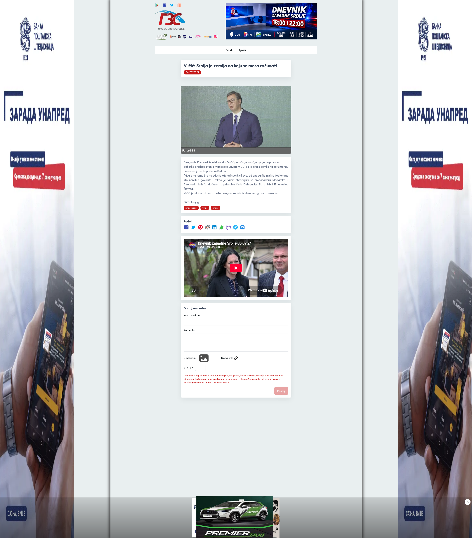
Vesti (229, 50)
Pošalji (281, 391)
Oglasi (242, 50)
